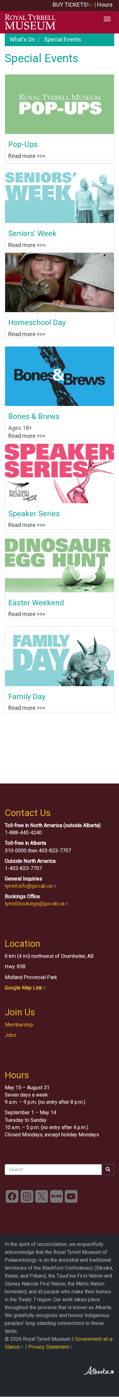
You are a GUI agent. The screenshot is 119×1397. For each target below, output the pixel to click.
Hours (105, 4)
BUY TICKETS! (71, 4)
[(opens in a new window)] (12, 1196)
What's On (22, 39)
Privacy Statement (48, 1347)
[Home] (30, 22)
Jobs (10, 1035)
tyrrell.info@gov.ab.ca (28, 886)
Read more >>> (26, 156)
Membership (19, 1025)
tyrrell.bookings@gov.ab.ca (34, 904)
